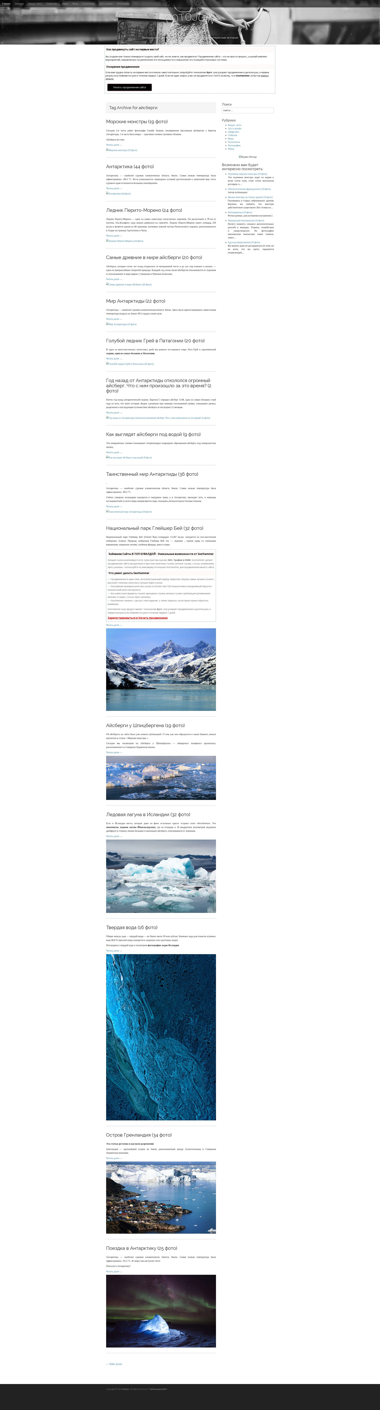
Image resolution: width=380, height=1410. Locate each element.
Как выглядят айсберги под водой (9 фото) (153, 434)
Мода (75, 3)
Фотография (123, 3)
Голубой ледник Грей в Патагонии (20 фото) (155, 340)
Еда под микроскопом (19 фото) (244, 242)
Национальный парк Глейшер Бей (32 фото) (154, 528)
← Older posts (114, 1364)
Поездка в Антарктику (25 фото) (141, 1248)
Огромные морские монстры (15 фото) (247, 174)
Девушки (19, 3)
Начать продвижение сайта (129, 87)
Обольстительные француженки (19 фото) (249, 189)
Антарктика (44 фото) (130, 166)
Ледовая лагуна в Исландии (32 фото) (148, 814)
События (232, 135)
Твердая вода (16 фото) (131, 927)
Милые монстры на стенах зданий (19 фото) (250, 197)
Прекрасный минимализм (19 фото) (246, 220)
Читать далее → (114, 145)
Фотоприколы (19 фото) (240, 212)
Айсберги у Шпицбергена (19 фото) (145, 725)
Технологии (88, 3)
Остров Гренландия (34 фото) (139, 1135)
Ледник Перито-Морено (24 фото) (144, 210)
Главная (6, 3)
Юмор (65, 3)
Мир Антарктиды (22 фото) (135, 301)
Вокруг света (35, 3)
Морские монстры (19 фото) (137, 121)
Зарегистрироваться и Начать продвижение (138, 618)
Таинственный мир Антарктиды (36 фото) (152, 474)
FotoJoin (125, 1389)
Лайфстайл (51, 3)
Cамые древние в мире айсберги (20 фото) (154, 257)
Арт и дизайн (106, 3)
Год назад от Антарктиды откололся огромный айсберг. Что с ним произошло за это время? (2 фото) (158, 386)
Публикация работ (158, 1389)
